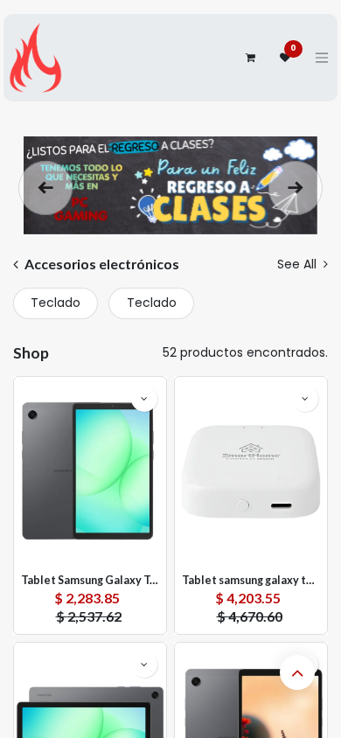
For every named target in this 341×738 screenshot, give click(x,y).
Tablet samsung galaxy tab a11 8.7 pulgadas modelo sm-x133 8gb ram (251, 580)
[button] (144, 399)
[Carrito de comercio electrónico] (250, 58)
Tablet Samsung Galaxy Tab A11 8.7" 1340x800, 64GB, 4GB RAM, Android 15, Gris (90, 580)
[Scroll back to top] (297, 672)
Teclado (55, 302)
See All (298, 264)
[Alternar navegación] (322, 57)
